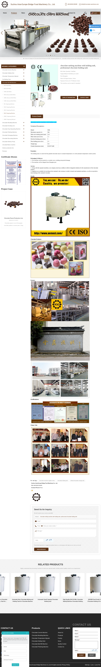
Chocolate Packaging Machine (10, 135)
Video (41, 13)
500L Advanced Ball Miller (10, 94)
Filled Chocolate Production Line (13, 218)
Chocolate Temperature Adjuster (10, 76)
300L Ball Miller (7, 85)
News (23, 13)
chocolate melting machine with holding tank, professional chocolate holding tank (58, 516)
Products (14, 13)
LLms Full (97, 664)
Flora (93, 30)
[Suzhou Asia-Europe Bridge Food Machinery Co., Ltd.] (5, 4)
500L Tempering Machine (54, 58)
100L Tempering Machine (9, 107)
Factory (60, 638)
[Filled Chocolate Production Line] (13, 203)
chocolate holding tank (63, 480)
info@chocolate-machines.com (90, 4)
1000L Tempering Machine (9, 116)
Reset (92, 655)
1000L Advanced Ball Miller (10, 97)
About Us (60, 632)
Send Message (41, 549)
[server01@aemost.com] (32, 490)
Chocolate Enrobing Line (8, 125)
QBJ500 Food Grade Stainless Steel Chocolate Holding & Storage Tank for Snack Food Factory (63, 600)
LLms (92, 664)
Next (25, 170)
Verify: (76, 650)
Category (31, 58)
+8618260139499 (72, 4)
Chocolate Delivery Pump (8, 141)
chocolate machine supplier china (47, 480)
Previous (1, 170)
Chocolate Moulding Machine (9, 122)
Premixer (4, 151)
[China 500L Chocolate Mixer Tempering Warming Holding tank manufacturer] (88, 584)
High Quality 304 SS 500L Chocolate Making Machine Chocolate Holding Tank (38, 600)
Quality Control (62, 644)
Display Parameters (68, 97)
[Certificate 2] (13, 172)
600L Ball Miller (7, 88)
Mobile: (77, 636)
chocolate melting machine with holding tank (44, 122)
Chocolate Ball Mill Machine (40, 58)
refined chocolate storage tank (77, 480)
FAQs (49, 13)
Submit (81, 655)
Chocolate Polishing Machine (9, 132)
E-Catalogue (60, 13)
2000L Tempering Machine (9, 119)
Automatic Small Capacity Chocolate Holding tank (13, 600)
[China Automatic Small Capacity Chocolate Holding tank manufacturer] (13, 584)
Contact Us (71, 13)
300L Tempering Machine (9, 110)
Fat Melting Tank (6, 79)
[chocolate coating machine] (50, 32)
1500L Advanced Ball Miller (10, 100)
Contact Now (84, 97)
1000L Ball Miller (8, 91)
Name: (76, 630)
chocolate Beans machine (8, 144)
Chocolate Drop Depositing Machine (11, 129)
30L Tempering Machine (9, 104)
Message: (77, 639)
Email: (77, 633)
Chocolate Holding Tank (8, 73)
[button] (46, 55)
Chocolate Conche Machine (9, 69)
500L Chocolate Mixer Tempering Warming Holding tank (88, 600)
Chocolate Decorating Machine (10, 138)
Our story (32, 13)
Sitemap (87, 664)
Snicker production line (8, 148)
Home (5, 13)
